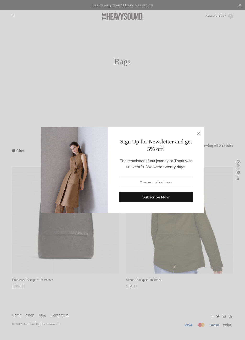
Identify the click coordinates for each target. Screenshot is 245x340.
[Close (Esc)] (198, 132)
